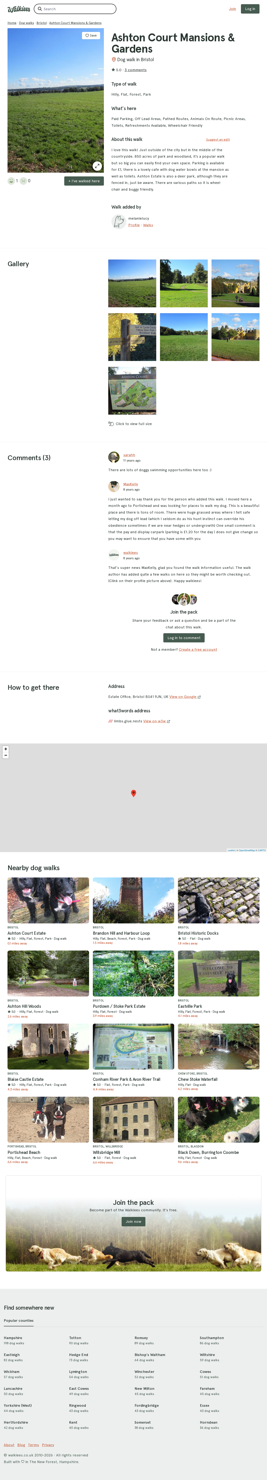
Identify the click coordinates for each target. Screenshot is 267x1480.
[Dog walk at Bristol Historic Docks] (218, 900)
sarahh (129, 455)
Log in (250, 8)
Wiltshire (207, 1354)
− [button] (5, 755)
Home (12, 23)
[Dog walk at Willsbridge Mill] (133, 1120)
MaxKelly (130, 484)
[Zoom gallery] (132, 284)
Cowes (205, 1371)
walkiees (130, 552)
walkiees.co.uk (20, 1455)
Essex (204, 1405)
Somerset (143, 1422)
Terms (33, 1445)
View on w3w (155, 721)
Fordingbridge (147, 1405)
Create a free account (198, 649)
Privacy (48, 1445)
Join (232, 8)
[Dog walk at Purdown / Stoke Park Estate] (133, 973)
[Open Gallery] (97, 166)
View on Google (183, 696)
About (9, 1445)
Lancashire (13, 1388)
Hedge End (78, 1354)
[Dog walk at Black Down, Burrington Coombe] (218, 1120)
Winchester (144, 1371)
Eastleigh (12, 1354)
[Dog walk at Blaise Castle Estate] (48, 1047)
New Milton (144, 1388)
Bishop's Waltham (150, 1354)
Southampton (212, 1338)
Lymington (78, 1371)
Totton (75, 1338)
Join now (133, 1221)
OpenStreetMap (247, 850)
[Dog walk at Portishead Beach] (48, 1120)
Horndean (208, 1422)
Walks (148, 225)
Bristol (42, 23)
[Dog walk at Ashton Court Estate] (48, 900)
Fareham (207, 1388)
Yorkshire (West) (18, 1405)
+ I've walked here (84, 181)
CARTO (262, 850)
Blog (21, 1445)
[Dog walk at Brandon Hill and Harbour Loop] (133, 900)
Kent (73, 1422)
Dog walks (26, 23)
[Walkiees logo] (19, 9)
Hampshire (13, 1338)
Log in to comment (184, 638)
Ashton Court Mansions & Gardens (75, 23)
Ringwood (77, 1405)
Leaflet (231, 850)
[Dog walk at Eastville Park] (218, 973)
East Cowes (79, 1388)
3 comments (136, 70)
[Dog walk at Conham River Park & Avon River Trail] (133, 1047)
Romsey (141, 1338)
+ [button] (5, 749)
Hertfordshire (16, 1422)
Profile (134, 225)
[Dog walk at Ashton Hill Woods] (48, 973)
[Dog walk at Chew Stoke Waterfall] (218, 1047)
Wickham (11, 1371)
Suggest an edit (218, 140)
